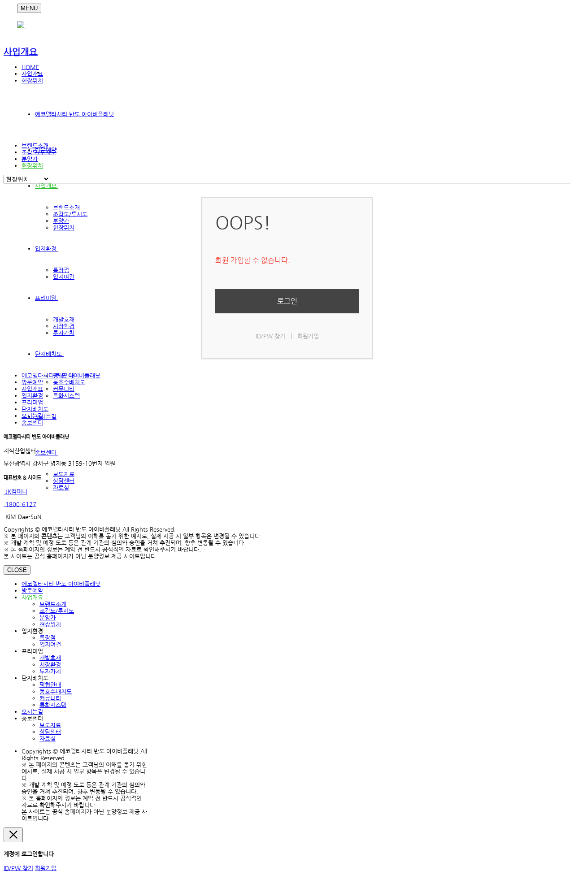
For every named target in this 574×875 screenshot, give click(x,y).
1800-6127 (20, 504)
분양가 (61, 220)
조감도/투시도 (70, 214)
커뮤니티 (63, 389)
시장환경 (63, 326)
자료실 (61, 487)
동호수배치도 (69, 382)
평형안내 (50, 684)
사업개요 (46, 185)
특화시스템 (66, 395)
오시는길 (46, 416)
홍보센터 (46, 452)
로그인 (287, 301)
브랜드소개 (66, 207)
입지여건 (63, 276)
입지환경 (46, 248)
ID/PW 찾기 (270, 336)
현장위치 (63, 227)
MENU (29, 8)
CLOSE (17, 570)
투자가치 (63, 332)
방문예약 (32, 382)
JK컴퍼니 (15, 491)
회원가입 (308, 336)
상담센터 (63, 480)
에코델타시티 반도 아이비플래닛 (74, 114)
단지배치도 (49, 354)
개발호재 (63, 319)
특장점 (61, 270)
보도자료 (63, 474)
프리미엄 (46, 298)
